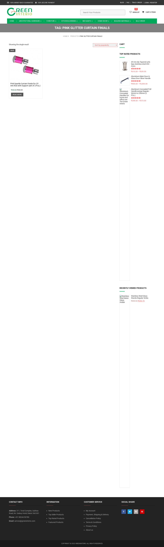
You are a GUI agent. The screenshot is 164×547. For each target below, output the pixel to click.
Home (12, 21)
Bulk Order (140, 21)
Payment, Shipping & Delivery (97, 515)
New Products (54, 511)
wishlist (136, 12)
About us (89, 530)
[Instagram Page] (136, 511)
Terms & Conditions (93, 522)
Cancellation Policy (93, 518)
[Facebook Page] (123, 511)
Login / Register (150, 3)
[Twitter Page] (130, 511)
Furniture (51, 21)
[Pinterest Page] (142, 511)
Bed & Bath (87, 21)
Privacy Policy (91, 526)
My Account (90, 511)
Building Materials (122, 21)
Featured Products (55, 522)
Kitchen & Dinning (68, 21)
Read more (17, 95)
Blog (122, 2)
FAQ (127, 2)
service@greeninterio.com (24, 521)
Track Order (137, 2)
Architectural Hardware (29, 21)
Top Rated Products (56, 518)
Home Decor (103, 21)
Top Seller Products (56, 515)
